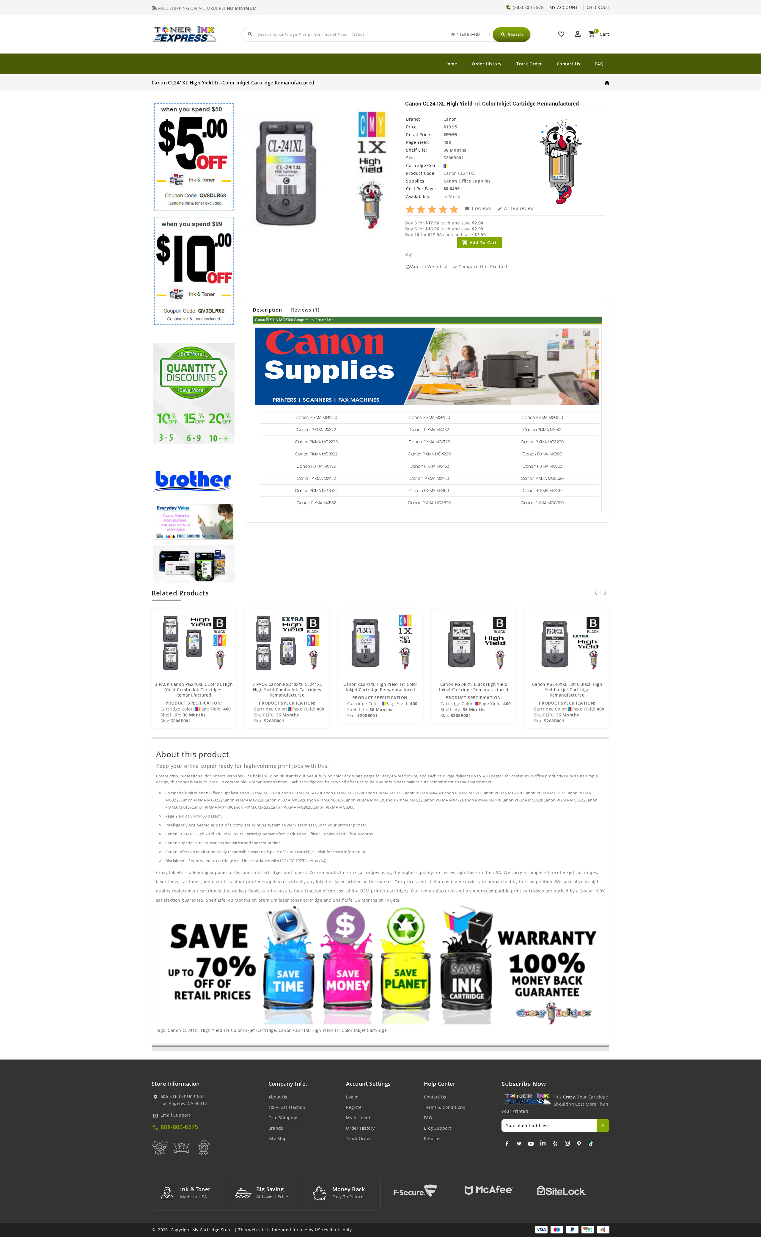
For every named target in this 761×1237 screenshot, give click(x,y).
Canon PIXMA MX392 (542, 454)
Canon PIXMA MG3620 (429, 503)
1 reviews (478, 208)
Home (450, 64)
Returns (432, 1138)
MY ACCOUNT (563, 7)
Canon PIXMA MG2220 (316, 442)
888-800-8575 (179, 1127)
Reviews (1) (305, 310)
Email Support (175, 1115)
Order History (486, 64)
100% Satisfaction (287, 1107)
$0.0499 (452, 188)
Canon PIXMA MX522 (542, 466)
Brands (275, 1128)
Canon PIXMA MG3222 (316, 454)
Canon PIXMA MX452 (429, 466)
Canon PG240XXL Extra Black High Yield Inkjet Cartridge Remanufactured (567, 689)
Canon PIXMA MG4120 (429, 417)
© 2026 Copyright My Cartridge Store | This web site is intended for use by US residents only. (252, 1230)
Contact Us (568, 64)
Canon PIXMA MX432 (429, 430)
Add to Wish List (426, 267)
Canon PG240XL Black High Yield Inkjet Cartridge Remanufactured (473, 686)
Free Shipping (283, 1117)
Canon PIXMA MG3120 (542, 417)
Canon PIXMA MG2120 (316, 417)
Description (267, 310)
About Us (277, 1097)
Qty (408, 254)
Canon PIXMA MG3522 (316, 490)
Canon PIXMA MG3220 (542, 442)
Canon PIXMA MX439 (316, 466)
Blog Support (437, 1128)
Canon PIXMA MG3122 (429, 442)
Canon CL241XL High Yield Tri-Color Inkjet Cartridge (222, 1030)
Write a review (515, 208)
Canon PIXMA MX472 (316, 478)
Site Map (277, 1138)
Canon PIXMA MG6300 (542, 503)
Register (354, 1107)
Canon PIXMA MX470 (429, 478)
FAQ (599, 64)
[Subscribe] (603, 1125)
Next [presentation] (604, 593)
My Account (358, 1117)
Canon (450, 119)
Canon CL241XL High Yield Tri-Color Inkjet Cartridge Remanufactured (380, 686)
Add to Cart (483, 242)
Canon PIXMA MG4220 (429, 454)
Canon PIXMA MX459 (429, 490)
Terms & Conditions (444, 1107)
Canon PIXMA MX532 (316, 503)
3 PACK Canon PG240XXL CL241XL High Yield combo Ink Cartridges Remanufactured (287, 689)
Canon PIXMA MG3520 (542, 478)
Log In (352, 1097)
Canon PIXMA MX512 (542, 430)
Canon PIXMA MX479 (542, 490)
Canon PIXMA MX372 (316, 430)
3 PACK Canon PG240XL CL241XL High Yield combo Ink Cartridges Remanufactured (194, 689)
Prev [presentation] (596, 593)
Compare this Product (480, 267)
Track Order (529, 64)
